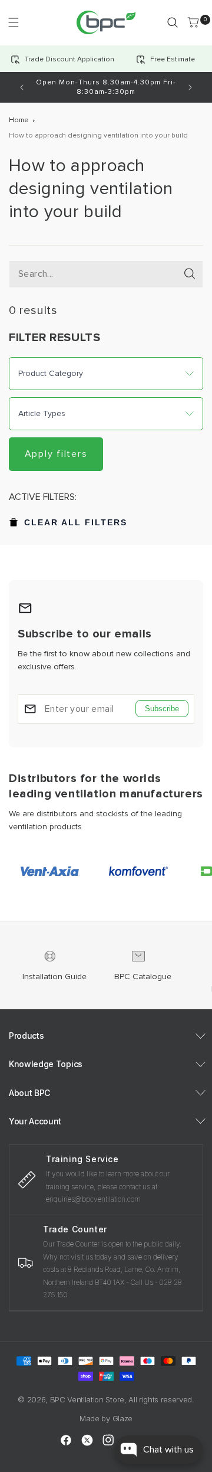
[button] (13, 22)
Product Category (50, 373)
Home (18, 120)
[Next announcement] (190, 87)
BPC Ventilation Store (87, 1399)
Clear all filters (75, 522)
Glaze (122, 1418)
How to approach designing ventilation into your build (98, 135)
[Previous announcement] (22, 87)
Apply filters (56, 454)
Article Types (41, 413)
